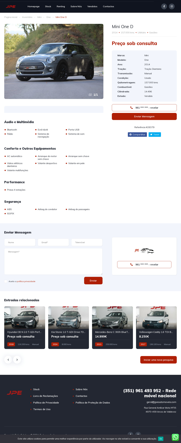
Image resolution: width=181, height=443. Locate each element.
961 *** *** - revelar (146, 107)
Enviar (93, 280)
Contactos (108, 6)
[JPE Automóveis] (10, 6)
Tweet (156, 134)
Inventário (27, 17)
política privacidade (26, 281)
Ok (161, 439)
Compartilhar (138, 134)
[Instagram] (172, 6)
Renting (61, 6)
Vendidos (92, 6)
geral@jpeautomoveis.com (161, 402)
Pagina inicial (10, 17)
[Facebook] (164, 6)
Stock (48, 6)
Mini (39, 17)
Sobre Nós (76, 6)
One (48, 17)
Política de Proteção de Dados (93, 402)
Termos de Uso (41, 409)
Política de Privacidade (46, 402)
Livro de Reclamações (45, 395)
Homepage (33, 6)
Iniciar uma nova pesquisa (158, 359)
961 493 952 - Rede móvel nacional (149, 393)
